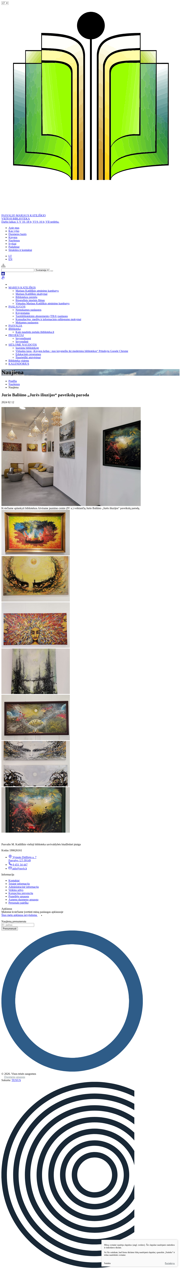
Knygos (12, 237)
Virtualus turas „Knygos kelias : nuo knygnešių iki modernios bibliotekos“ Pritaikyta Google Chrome (72, 351)
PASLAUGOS (16, 306)
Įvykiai (12, 243)
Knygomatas (23, 312)
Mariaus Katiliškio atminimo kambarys (37, 290)
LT (10, 255)
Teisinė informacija (19, 883)
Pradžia (12, 381)
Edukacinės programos (28, 354)
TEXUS (16, 1080)
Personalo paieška (18, 902)
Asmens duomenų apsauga (23, 899)
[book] (3, 274)
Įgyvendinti (22, 341)
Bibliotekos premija (26, 297)
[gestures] (3, 278)
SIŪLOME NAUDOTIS (22, 344)
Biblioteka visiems (18, 360)
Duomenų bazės (17, 234)
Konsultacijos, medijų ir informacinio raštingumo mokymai (48, 319)
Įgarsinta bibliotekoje (27, 347)
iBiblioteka (14, 328)
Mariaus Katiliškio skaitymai (31, 293)
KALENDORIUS (18, 363)
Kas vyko (13, 230)
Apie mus (13, 227)
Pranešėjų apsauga (18, 896)
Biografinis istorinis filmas (30, 300)
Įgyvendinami (23, 338)
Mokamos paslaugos (27, 322)
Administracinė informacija (23, 886)
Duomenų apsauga (14, 1076)
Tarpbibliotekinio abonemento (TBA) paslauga (42, 316)
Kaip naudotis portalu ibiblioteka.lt (35, 332)
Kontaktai (13, 880)
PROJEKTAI (16, 335)
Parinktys (170, 1263)
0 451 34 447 (20, 864)
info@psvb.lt (19, 868)
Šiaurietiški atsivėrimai (28, 357)
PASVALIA (15, 325)
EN (10, 259)
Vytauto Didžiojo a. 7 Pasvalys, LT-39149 (22, 859)
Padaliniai (13, 246)
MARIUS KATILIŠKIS (22, 287)
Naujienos (14, 240)
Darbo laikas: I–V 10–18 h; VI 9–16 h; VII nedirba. (30, 221)
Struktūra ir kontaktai (20, 249)
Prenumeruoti (9, 928)
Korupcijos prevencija (20, 893)
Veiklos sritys (15, 890)
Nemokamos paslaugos (28, 309)
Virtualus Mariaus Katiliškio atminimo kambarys (42, 303)
